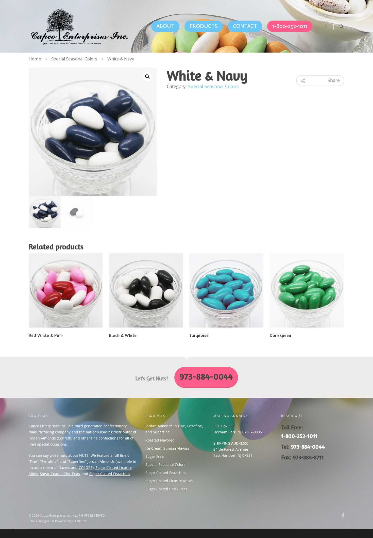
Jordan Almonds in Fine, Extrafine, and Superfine (174, 428)
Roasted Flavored (160, 440)
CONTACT (245, 26)
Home (35, 59)
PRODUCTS (204, 26)
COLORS (86, 467)
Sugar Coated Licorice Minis (169, 480)
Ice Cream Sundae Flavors (167, 448)
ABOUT (165, 26)
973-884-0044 (308, 446)
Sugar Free (154, 456)
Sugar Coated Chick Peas (166, 488)
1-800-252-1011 (289, 26)
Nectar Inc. (80, 521)
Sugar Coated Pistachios (109, 473)
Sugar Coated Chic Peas (60, 473)
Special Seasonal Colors (74, 59)
